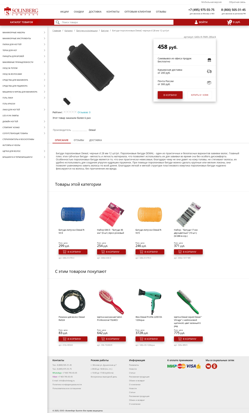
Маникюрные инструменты (17, 38)
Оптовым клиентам (137, 11)
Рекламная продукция (139, 376)
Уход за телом (10, 68)
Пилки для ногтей (12, 44)
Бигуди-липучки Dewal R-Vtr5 (149, 231)
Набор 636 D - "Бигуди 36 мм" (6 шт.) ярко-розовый (110, 231)
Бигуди (105, 30)
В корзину (170, 95)
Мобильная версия (211, 2)
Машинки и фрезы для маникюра (20, 91)
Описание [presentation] (61, 140)
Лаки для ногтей (11, 109)
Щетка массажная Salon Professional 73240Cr (109, 318)
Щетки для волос (12, 151)
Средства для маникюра (15, 80)
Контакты (113, 11)
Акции (64, 11)
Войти (203, 22)
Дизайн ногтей (10, 121)
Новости (133, 369)
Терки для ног (10, 50)
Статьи (132, 372)
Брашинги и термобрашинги (17, 157)
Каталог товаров (21, 22)
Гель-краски (9, 103)
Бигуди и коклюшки (87, 30)
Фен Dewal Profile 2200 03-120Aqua (149, 318)
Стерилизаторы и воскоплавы (18, 139)
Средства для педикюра (15, 86)
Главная (57, 30)
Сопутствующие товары (15, 133)
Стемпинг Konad (11, 127)
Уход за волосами (12, 74)
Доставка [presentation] (95, 140)
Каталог (69, 30)
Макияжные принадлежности (18, 62)
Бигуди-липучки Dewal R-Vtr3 (72, 231)
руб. (235, 22)
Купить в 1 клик (199, 95)
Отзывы (161, 11)
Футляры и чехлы (11, 145)
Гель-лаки (8, 97)
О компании (134, 384)
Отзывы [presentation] (79, 140)
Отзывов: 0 (84, 112)
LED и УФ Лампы (11, 115)
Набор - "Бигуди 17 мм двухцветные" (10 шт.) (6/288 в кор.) (186, 232)
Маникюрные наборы (14, 32)
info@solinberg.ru (67, 380)
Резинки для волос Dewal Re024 (72, 318)
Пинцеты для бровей (13, 56)
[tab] (62, 140)
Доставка (95, 11)
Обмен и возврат (137, 380)
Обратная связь (237, 2)
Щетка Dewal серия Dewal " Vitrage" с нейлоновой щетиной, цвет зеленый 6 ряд (188, 321)
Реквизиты (134, 365)
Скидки (79, 11)
